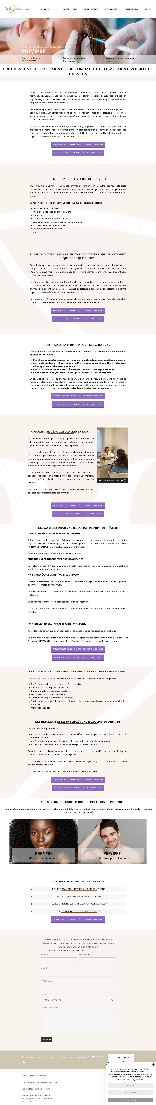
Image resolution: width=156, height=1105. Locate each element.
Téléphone (48, 981)
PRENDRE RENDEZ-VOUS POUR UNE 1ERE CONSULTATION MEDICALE (78, 144)
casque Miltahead (63, 581)
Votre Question (50, 1007)
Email (45, 968)
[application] (112, 455)
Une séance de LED (37, 581)
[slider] (110, 480)
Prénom (84, 954)
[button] (112, 455)
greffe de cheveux (92, 385)
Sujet (44, 994)
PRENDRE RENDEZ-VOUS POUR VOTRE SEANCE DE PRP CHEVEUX (78, 153)
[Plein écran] (125, 480)
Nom (44, 954)
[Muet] (121, 480)
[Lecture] (100, 480)
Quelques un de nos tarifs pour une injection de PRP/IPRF (78, 802)
